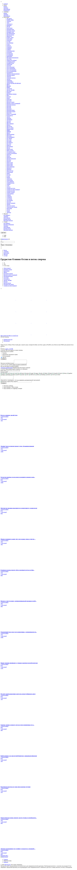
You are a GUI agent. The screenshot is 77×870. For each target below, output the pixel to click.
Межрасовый (10, 129)
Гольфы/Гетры (10, 63)
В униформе (10, 55)
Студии (5, 255)
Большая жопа (10, 29)
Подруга (9, 160)
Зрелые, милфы (11, 90)
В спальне (9, 52)
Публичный (10, 172)
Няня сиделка (10, 150)
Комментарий (4, 372)
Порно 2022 (10, 164)
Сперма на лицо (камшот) (13, 189)
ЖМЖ (8, 87)
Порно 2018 (10, 162)
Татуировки (10, 200)
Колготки (9, 100)
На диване (9, 138)
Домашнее (9, 80)
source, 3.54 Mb (9, 348)
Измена (8, 92)
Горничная (9, 64)
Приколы (9, 169)
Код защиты (14, 381)
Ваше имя (3, 370)
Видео (5, 250)
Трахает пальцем (11, 203)
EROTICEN (8, 864)
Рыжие (8, 177)
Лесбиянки (9, 119)
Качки (8, 98)
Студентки (9, 199)
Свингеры (9, 178)
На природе (10, 142)
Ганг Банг (9, 59)
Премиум (9, 168)
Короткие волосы (11, 104)
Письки (6, 281)
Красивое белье (11, 110)
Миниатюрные (10, 134)
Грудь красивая (10, 67)
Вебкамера (9, 56)
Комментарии (16, 367)
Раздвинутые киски (9, 284)
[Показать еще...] (1, 288)
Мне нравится (4, 335)
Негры (8, 147)
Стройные (9, 197)
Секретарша (10, 180)
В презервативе (11, 51)
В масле (9, 45)
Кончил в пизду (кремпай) (13, 103)
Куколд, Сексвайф (11, 114)
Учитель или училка (12, 207)
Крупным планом (8, 273)
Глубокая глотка (11, 61)
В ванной (9, 40)
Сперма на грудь (11, 188)
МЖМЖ (9, 131)
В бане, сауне (10, 37)
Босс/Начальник (11, 33)
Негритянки (10, 146)
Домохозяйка (10, 82)
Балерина (9, 25)
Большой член (10, 32)
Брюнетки (9, 36)
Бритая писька (10, 34)
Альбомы (6, 251)
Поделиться (7, 341)
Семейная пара (10, 182)
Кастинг (9, 96)
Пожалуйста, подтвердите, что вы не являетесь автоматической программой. (20, 380)
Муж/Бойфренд (11, 137)
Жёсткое (9, 86)
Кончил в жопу (10, 102)
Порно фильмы (10, 166)
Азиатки (9, 21)
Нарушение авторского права (10, 354)
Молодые (9, 135)
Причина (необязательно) (7, 363)
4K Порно (9, 18)
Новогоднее (10, 149)
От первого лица (11, 152)
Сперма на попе (11, 191)
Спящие (9, 195)
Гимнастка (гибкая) (12, 60)
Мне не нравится (13, 335)
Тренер (8, 204)
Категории (6, 253)
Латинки (9, 118)
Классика (9, 99)
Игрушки (9, 91)
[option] (3, 245)
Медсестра (9, 126)
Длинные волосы (11, 77)
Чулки (8, 211)
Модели (6, 254)
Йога (8, 95)
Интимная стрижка (11, 94)
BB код (2, 366)
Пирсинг (9, 157)
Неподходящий (6, 356)
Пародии (9, 154)
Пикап (8, 156)
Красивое (9, 108)
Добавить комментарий (7, 367)
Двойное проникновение (13, 73)
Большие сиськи (11, 30)
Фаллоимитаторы (8, 276)
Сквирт (8, 184)
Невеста (9, 145)
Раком (8, 173)
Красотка (9, 112)
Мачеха (8, 125)
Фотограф (9, 208)
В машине (9, 46)
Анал (8, 22)
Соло (8, 185)
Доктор (8, 79)
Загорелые (9, 88)
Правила (6, 862)
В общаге (9, 48)
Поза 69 (9, 161)
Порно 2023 (10, 165)
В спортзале (10, 53)
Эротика (9, 212)
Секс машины (10, 181)
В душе (8, 41)
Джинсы (9, 76)
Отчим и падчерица (12, 153)
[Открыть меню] (1, 1)
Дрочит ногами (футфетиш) (14, 83)
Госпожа (9, 65)
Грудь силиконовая (11, 71)
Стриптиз (9, 196)
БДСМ (8, 26)
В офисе (9, 49)
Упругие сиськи (11, 205)
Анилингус (9, 24)
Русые (8, 176)
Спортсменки (10, 193)
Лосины (9, 121)
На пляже (9, 141)
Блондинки (9, 28)
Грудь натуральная (11, 69)
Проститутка (10, 170)
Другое (4, 357)
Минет (8, 133)
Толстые (9, 201)
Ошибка (4, 353)
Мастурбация (10, 123)
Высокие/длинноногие (12, 57)
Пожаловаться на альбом (7, 351)
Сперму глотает (11, 192)
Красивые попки (11, 111)
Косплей (9, 107)
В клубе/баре (10, 42)
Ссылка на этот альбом (6, 364)
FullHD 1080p (10, 20)
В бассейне (9, 38)
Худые (8, 209)
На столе (9, 143)
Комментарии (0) (8, 339)
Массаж (9, 122)
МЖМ (8, 130)
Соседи (8, 187)
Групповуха (10, 72)
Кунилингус (10, 115)
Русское (9, 174)
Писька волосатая (11, 158)
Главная (6, 3)
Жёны (8, 84)
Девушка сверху (11, 75)
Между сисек (10, 127)
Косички (9, 106)
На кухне (9, 139)
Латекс (8, 117)
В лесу (8, 44)
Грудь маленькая (11, 68)
